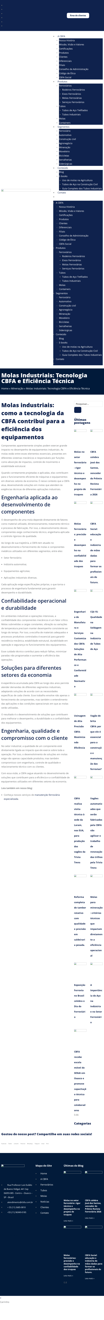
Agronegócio (65, 143)
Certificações (66, 48)
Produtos (64, 52)
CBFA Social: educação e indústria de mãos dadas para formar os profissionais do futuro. (93, 1264)
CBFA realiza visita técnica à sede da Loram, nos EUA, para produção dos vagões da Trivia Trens (79, 830)
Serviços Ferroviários (73, 102)
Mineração (64, 147)
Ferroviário (65, 130)
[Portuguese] (60, 196)
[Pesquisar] (77, 410)
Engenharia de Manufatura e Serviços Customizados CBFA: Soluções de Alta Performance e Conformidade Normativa (80, 649)
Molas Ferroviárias (72, 97)
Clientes (63, 56)
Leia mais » (68, 1221)
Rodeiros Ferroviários (73, 89)
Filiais (62, 65)
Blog (61, 171)
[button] (3, 1143)
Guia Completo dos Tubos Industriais (82, 188)
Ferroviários (65, 85)
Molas (62, 118)
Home (4, 388)
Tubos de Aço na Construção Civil (80, 184)
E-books (63, 176)
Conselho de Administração (73, 69)
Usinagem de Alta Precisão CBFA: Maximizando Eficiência (80, 731)
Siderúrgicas (65, 163)
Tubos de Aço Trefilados (75, 110)
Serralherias (65, 159)
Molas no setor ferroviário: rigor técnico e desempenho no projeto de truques (80, 473)
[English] (57, 196)
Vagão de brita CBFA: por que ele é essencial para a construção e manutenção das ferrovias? (96, 742)
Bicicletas (64, 155)
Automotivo (65, 135)
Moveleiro (64, 151)
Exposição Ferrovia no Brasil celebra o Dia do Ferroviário (79, 1000)
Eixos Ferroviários (71, 93)
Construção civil (67, 139)
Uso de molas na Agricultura (77, 180)
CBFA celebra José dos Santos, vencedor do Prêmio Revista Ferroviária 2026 (96, 473)
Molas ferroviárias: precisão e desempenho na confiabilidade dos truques (80, 545)
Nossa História (67, 40)
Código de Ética (67, 73)
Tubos (62, 106)
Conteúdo (63, 167)
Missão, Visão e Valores (71, 44)
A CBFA (61, 36)
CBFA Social (65, 77)
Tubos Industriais (71, 114)
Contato (62, 192)
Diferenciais (65, 60)
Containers (65, 122)
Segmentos (64, 126)
